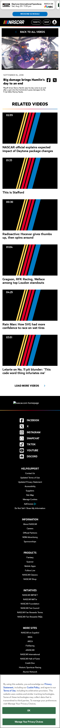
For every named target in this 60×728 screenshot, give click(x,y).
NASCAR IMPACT (30, 595)
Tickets (36, 22)
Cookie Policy (33, 687)
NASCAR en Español (30, 633)
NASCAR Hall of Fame (30, 659)
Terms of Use (9, 690)
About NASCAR (30, 524)
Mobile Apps (30, 566)
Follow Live (30, 570)
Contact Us (30, 473)
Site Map (30, 495)
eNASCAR (30, 650)
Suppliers (30, 491)
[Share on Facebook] (48, 80)
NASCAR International (30, 654)
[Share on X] (55, 80)
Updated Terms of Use (30, 478)
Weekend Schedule (30, 14)
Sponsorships (30, 541)
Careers (30, 528)
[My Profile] (54, 22)
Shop (46, 22)
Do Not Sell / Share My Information (30, 508)
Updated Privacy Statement (30, 482)
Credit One (30, 663)
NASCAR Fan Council (30, 608)
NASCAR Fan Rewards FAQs (30, 617)
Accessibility (30, 486)
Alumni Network (30, 672)
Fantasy (30, 557)
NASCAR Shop (30, 579)
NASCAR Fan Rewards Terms (30, 612)
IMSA (30, 637)
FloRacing (30, 646)
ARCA (30, 641)
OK (28, 710)
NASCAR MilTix (30, 599)
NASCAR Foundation (30, 604)
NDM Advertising (30, 537)
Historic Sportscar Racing (30, 667)
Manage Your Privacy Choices (29, 721)
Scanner (30, 562)
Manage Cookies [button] (30, 499)
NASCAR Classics (30, 575)
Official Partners (30, 533)
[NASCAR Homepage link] (30, 400)
